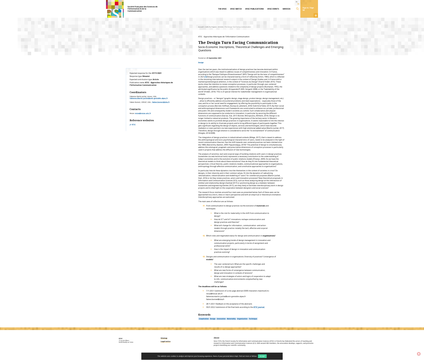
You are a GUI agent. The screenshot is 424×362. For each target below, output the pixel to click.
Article (220, 27)
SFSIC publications (254, 9)
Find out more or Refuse (248, 356)
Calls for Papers (211, 27)
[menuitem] (222, 9)
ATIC (134, 124)
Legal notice (165, 341)
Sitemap (164, 338)
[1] (206, 77)
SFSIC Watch (236, 9)
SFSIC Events (273, 9)
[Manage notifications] (419, 354)
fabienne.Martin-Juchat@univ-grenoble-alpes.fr (149, 98)
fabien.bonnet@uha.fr (161, 102)
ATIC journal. (259, 307)
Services (286, 9)
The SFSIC (222, 9)
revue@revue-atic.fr (143, 113)
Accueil (200, 27)
